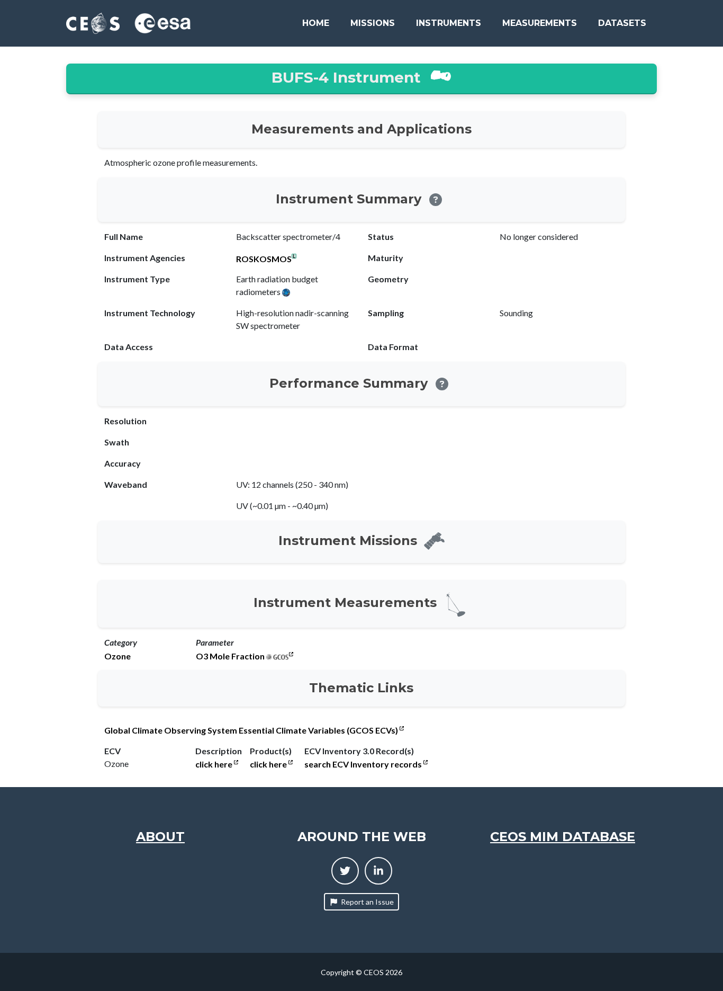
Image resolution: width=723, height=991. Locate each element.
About (160, 836)
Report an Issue (367, 901)
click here (214, 764)
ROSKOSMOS (264, 259)
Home (315, 23)
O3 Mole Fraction (230, 656)
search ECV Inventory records (363, 764)
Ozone (117, 656)
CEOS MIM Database (562, 836)
